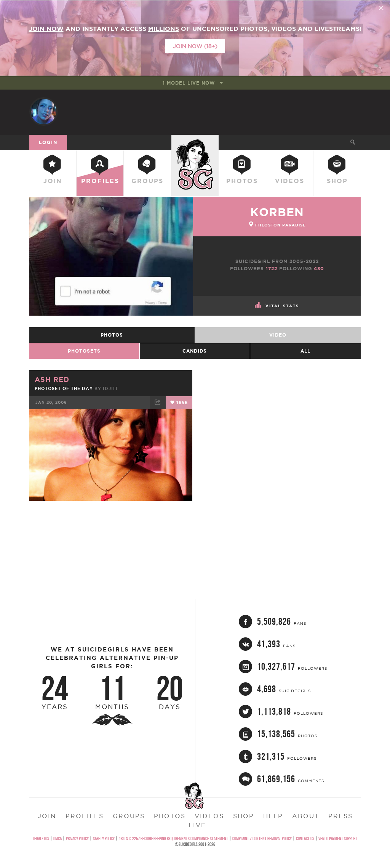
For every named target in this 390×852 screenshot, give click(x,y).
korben (277, 211)
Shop (337, 180)
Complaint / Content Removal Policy (262, 838)
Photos (242, 180)
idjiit (110, 388)
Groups (147, 180)
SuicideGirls (195, 142)
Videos (289, 180)
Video (277, 334)
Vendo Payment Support (337, 838)
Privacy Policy (77, 838)
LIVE (197, 825)
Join (52, 180)
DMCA (57, 838)
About (305, 815)
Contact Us (305, 838)
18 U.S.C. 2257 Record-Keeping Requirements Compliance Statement (173, 838)
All (305, 350)
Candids (194, 350)
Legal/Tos (41, 838)
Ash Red (52, 379)
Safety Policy (104, 838)
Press (340, 815)
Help (273, 815)
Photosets (84, 350)
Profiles (100, 180)
